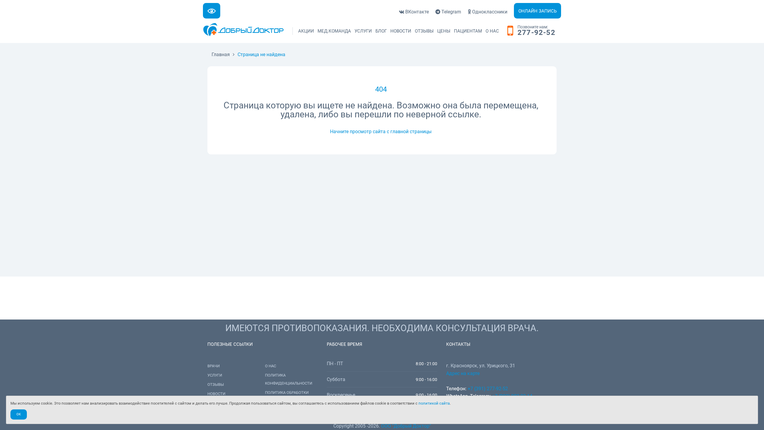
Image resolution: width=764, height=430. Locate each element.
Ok (18, 414)
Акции (306, 31)
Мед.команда (334, 31)
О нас (492, 31)
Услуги (363, 31)
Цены (443, 31)
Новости (400, 31)
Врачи (213, 366)
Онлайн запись (537, 11)
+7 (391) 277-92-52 (488, 388)
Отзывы (424, 31)
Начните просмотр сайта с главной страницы (381, 131)
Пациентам (468, 31)
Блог (381, 31)
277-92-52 (536, 33)
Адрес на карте (463, 373)
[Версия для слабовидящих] (211, 11)
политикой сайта (434, 403)
